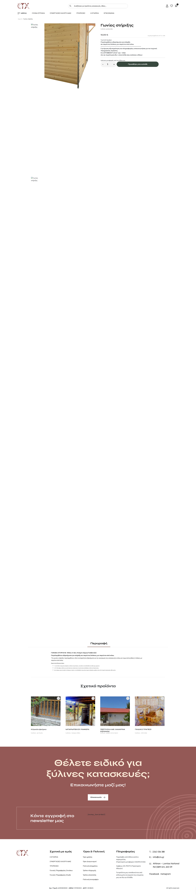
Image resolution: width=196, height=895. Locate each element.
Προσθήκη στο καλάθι (137, 64)
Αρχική (20, 19)
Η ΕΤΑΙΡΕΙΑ (94, 13)
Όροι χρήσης (87, 857)
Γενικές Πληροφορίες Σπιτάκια (61, 870)
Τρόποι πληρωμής (89, 870)
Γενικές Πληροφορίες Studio (60, 875)
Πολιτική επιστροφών (91, 879)
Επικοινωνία (96, 797)
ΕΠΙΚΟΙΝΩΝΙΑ (109, 13)
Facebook (154, 874)
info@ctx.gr (158, 857)
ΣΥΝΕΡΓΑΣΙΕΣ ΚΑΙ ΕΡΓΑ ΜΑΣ (60, 13)
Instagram (165, 874)
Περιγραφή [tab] (98, 643)
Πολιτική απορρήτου (90, 866)
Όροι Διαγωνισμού (90, 861)
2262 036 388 (159, 851)
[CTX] (23, 6)
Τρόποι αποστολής (89, 875)
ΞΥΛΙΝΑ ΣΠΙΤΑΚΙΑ (38, 13)
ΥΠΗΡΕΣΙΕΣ (80, 13)
